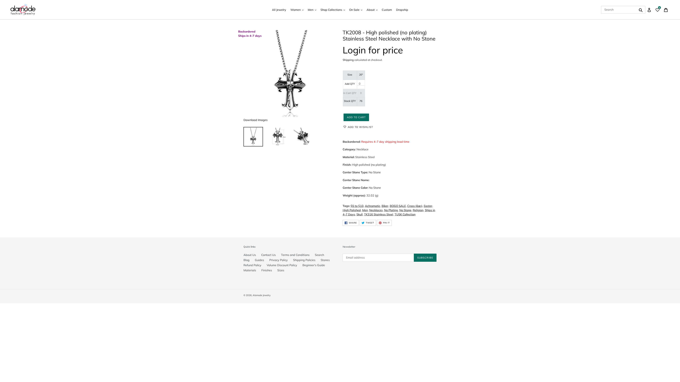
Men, (365, 210)
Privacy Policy (278, 260)
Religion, (418, 210)
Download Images (255, 120)
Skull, (359, 214)
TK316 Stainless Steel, (379, 214)
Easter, (428, 206)
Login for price (373, 50)
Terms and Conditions (295, 255)
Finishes (266, 270)
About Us (249, 255)
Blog (246, 260)
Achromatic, (373, 206)
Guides (259, 260)
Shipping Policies (304, 260)
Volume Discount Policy (282, 265)
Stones (325, 260)
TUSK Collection (405, 214)
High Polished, (352, 210)
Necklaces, (376, 210)
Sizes (280, 270)
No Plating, (391, 210)
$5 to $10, (357, 206)
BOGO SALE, (398, 206)
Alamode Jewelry (262, 295)
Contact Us (268, 255)
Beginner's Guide (313, 265)
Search (319, 255)
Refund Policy (252, 265)
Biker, (385, 206)
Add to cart (356, 117)
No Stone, (405, 210)
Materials (249, 270)
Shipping (348, 60)
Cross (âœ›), (415, 206)
